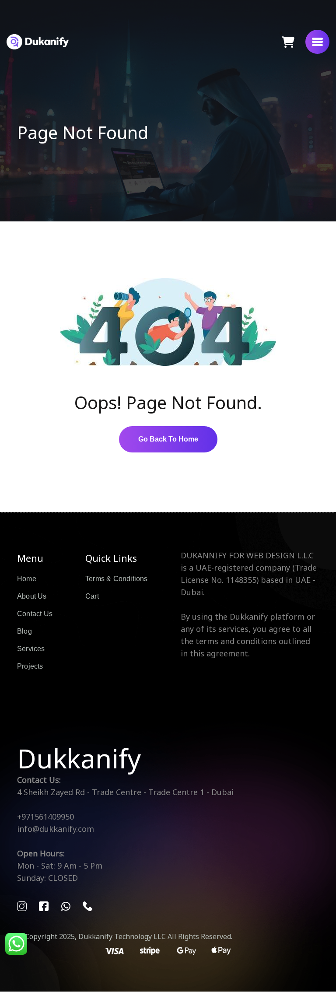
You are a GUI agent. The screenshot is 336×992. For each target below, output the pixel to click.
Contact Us (34, 613)
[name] (317, 42)
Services (31, 648)
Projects (30, 666)
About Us (32, 596)
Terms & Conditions (116, 578)
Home (26, 578)
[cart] (288, 42)
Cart (92, 596)
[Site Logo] (38, 42)
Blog (24, 631)
